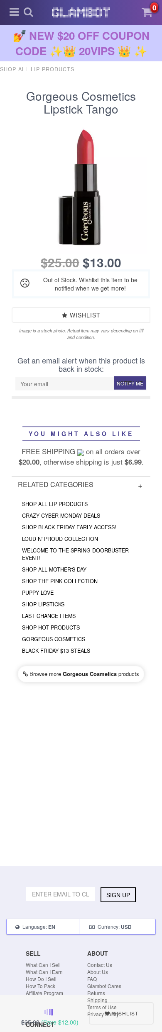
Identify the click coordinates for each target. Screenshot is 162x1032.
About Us (97, 971)
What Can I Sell (43, 964)
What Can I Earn (44, 971)
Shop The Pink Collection (60, 581)
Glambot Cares (104, 985)
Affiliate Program (44, 992)
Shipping (97, 999)
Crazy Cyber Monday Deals (61, 515)
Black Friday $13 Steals (56, 650)
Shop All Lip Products (55, 504)
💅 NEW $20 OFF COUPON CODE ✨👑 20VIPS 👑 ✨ (81, 43)
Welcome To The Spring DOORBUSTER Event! (75, 554)
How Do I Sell (41, 978)
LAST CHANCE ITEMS (49, 616)
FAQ (92, 978)
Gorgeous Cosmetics (53, 639)
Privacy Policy (103, 1013)
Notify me (130, 383)
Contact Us (99, 964)
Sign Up (118, 895)
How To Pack (40, 985)
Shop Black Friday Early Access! (69, 527)
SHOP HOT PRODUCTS (51, 627)
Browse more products (83, 674)
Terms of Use (102, 1006)
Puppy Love (38, 592)
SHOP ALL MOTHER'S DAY (54, 569)
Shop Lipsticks (43, 604)
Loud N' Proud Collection (60, 539)
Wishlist (84, 315)
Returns (96, 992)
